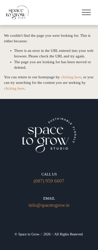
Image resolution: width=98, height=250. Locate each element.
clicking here (71, 77)
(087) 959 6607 (49, 181)
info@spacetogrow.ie (49, 205)
